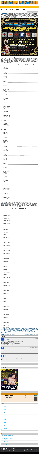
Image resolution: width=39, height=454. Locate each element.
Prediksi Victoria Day (24, 331)
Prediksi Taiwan (27, 330)
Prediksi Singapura (17, 330)
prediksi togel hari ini (4, 331)
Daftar (36, 395)
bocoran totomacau (11, 328)
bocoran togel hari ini (5, 328)
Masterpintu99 (19, 328)
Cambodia (15, 328)
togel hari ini (2, 332)
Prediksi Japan (33, 329)
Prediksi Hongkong (27, 329)
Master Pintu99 (26, 58)
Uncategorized (3, 429)
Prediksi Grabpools (22, 329)
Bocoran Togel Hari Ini (6, 444)
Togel (5, 203)
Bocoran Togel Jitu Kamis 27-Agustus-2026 (7, 435)
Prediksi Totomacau (9, 331)
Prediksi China (17, 329)
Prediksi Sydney (22, 330)
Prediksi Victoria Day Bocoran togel (32, 331)
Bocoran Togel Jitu (4, 13)
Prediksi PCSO (12, 330)
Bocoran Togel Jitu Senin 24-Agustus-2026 (7, 439)
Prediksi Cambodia (6, 329)
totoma (5, 332)
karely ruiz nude (6, 339)
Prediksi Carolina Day (12, 329)
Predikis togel (27, 328)
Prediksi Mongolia (3, 418)
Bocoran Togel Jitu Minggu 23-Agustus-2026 (7, 441)
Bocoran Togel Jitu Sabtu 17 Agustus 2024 (13, 10)
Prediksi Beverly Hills (32, 328)
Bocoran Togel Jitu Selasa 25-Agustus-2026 (7, 438)
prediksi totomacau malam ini (17, 331)
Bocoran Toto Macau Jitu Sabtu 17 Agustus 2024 (9, 334)
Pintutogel (23, 328)
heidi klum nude (6, 355)
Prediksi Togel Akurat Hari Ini (34, 330)
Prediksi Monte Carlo (6, 330)
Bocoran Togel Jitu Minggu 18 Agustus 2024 (31, 334)
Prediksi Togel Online (6, 433)
